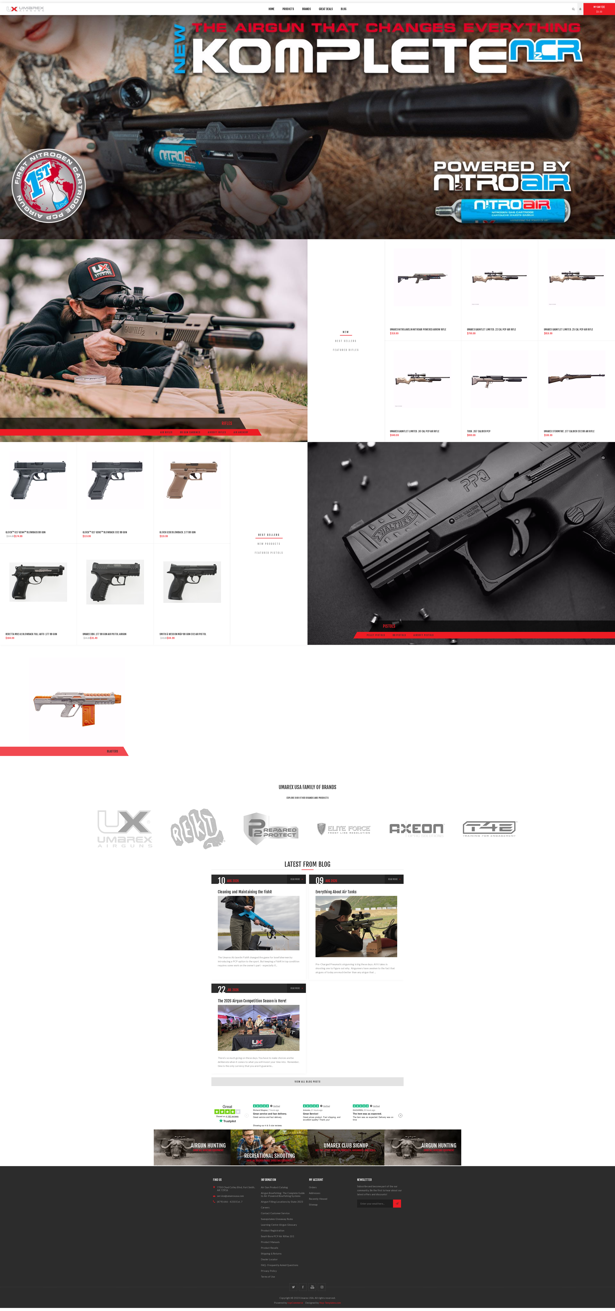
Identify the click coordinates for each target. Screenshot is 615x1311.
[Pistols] (461, 543)
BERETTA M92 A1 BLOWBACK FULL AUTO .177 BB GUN (31, 634)
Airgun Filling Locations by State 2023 (282, 1201)
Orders (313, 1187)
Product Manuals (270, 1242)
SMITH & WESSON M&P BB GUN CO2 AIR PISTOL (183, 634)
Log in (582, 6)
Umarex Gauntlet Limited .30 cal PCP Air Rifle (414, 431)
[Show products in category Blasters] (77, 708)
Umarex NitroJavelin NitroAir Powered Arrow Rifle (418, 329)
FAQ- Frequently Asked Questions (279, 1265)
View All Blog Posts (307, 1081)
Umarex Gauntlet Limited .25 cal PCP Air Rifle (568, 329)
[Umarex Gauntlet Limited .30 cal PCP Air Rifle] (422, 379)
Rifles (227, 423)
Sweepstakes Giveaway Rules (277, 1219)
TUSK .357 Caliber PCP (478, 431)
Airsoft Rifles (217, 432)
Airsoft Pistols (424, 635)
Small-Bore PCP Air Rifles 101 (277, 1236)
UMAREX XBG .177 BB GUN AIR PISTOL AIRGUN (105, 634)
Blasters (112, 751)
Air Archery (241, 432)
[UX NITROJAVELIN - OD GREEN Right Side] (422, 277)
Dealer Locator (269, 1259)
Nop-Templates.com (330, 1302)
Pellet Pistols (376, 635)
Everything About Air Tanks (336, 891)
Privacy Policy (269, 1270)
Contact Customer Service (275, 1213)
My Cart (599, 9)
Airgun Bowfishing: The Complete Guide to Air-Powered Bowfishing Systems (283, 1194)
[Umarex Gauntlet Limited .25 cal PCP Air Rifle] (576, 277)
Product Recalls (269, 1247)
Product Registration (272, 1230)
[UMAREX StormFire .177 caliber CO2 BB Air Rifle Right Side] (576, 379)
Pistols (389, 626)
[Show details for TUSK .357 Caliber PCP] (499, 379)
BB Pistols (399, 635)
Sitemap (313, 1204)
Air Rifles (166, 432)
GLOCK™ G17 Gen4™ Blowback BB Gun (25, 532)
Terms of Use (268, 1276)
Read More (295, 879)
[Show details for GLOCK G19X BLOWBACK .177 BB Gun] (192, 480)
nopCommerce (295, 1302)
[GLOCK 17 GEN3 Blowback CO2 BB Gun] (115, 480)
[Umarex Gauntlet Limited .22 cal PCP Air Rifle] (499, 277)
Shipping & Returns (271, 1253)
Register (582, 12)
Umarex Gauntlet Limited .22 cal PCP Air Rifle (491, 329)
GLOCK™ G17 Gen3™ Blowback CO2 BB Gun (105, 532)
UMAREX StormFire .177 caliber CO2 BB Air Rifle (569, 431)
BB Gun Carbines (190, 432)
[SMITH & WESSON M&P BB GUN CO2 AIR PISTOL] (192, 582)
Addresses (314, 1193)
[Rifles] (154, 340)
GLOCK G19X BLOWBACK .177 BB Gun (178, 532)
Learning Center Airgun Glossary (279, 1224)
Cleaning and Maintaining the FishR (245, 891)
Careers (265, 1207)
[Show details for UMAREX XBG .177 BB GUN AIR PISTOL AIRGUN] (115, 582)
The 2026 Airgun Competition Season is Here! (252, 1000)
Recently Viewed (318, 1198)
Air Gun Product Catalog (274, 1187)
